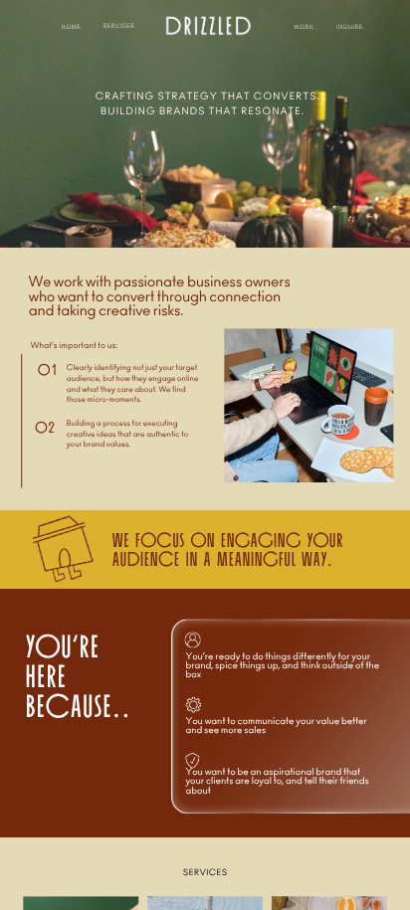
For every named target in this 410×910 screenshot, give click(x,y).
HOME (71, 26)
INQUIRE (349, 26)
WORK (303, 26)
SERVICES (119, 26)
